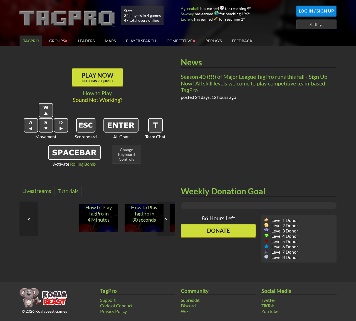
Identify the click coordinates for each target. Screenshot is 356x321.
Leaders (86, 40)
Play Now (97, 77)
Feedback (242, 40)
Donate (218, 230)
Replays (214, 40)
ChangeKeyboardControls (126, 154)
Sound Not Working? (97, 99)
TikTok (267, 305)
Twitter (268, 300)
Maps (110, 40)
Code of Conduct (116, 305)
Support (108, 300)
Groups (58, 40)
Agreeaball (190, 8)
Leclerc (187, 19)
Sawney (187, 13)
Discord (188, 305)
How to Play (97, 93)
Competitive (181, 40)
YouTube (269, 311)
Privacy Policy (113, 311)
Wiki (185, 311)
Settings (316, 24)
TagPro (31, 40)
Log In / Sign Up (316, 10)
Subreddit (190, 300)
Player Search (141, 40)
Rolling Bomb (83, 163)
